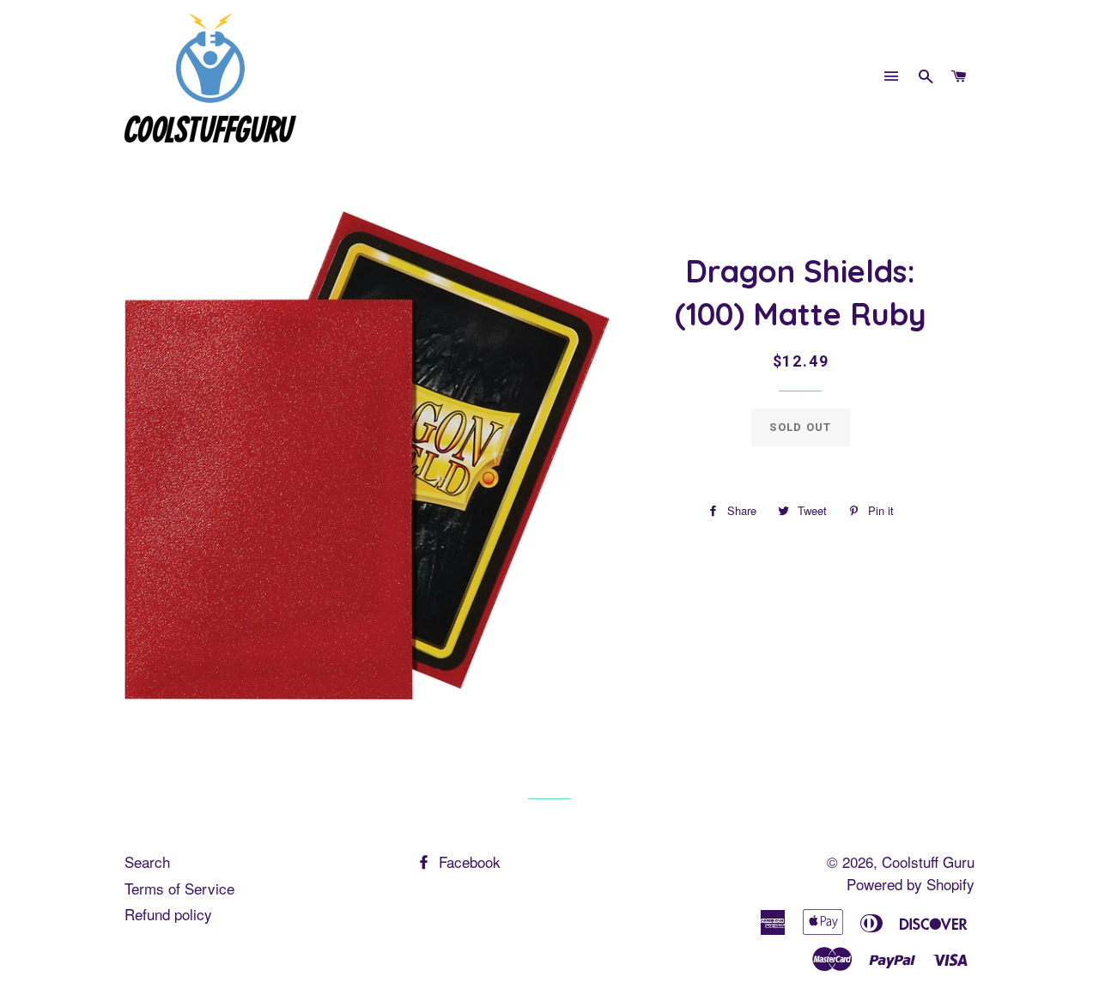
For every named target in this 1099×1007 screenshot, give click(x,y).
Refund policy (168, 914)
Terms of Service (179, 888)
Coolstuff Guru (928, 861)
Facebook (467, 861)
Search (147, 861)
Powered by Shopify (911, 884)
